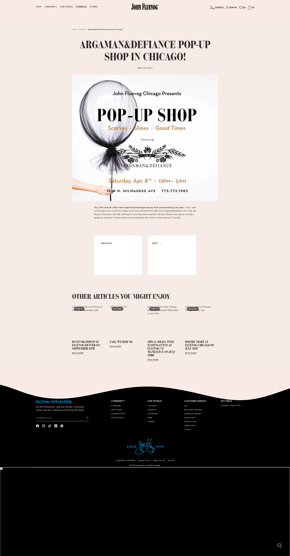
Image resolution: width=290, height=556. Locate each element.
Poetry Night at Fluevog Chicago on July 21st (199, 345)
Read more (77, 353)
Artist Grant (116, 410)
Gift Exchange (117, 418)
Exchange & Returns (193, 410)
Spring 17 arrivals (171, 217)
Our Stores (153, 414)
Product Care (190, 422)
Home (74, 29)
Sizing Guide (189, 418)
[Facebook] (37, 426)
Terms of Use (159, 461)
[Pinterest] (62, 426)
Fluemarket (116, 406)
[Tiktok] (49, 426)
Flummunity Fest (118, 414)
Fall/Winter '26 (121, 342)
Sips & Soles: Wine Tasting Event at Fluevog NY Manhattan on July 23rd (161, 348)
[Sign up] (87, 418)
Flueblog (82, 29)
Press (150, 418)
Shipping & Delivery (192, 414)
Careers (151, 422)
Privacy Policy (144, 461)
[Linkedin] (56, 426)
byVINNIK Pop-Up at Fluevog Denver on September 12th (86, 345)
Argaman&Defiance (173, 210)
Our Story (152, 406)
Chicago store (104, 210)
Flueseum (152, 410)
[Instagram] (43, 426)
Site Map (171, 461)
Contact (187, 430)
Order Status (190, 426)
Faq (185, 406)
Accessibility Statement (125, 461)
